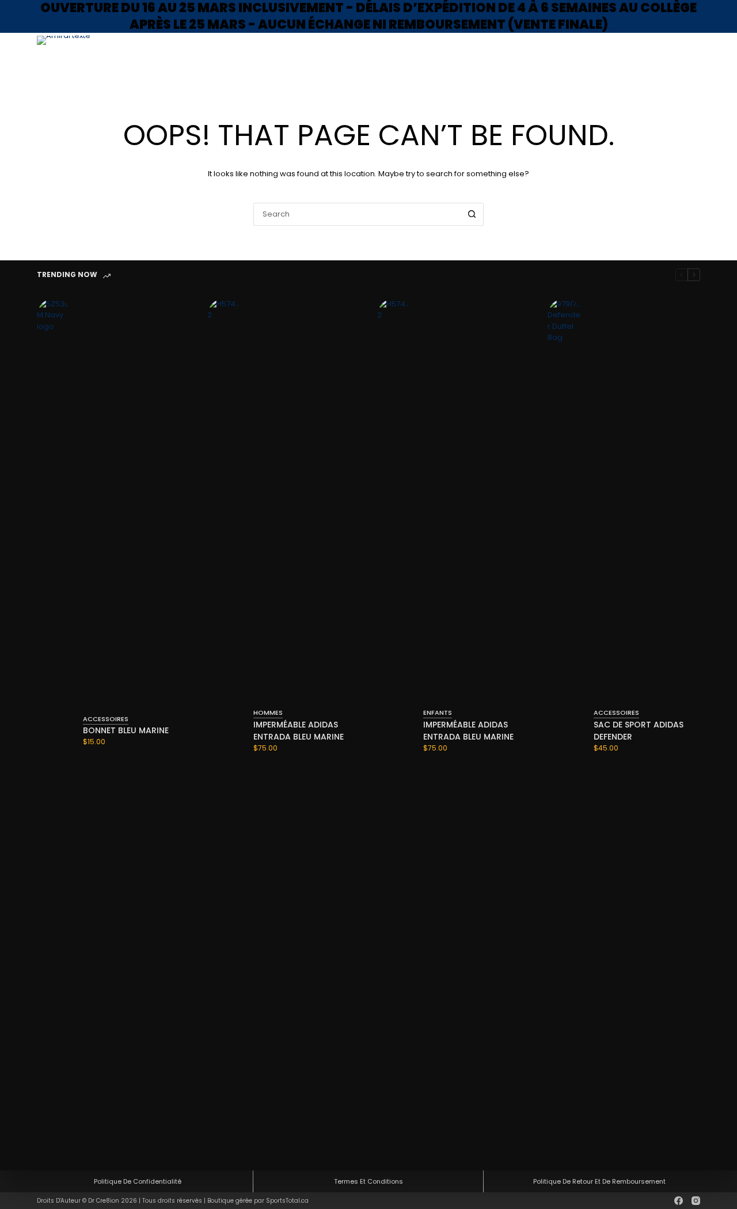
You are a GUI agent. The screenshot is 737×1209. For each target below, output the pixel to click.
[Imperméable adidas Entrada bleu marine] (224, 730)
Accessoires (577, 55)
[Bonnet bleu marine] (54, 730)
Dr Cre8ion (103, 1200)
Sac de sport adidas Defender (638, 730)
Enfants (534, 55)
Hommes (467, 55)
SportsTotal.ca (287, 1200)
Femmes (501, 55)
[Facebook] (678, 1200)
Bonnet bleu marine (126, 730)
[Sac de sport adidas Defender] (565, 730)
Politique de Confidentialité (137, 1181)
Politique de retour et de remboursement (599, 1181)
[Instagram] (696, 1200)
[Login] (638, 56)
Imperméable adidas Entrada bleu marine (298, 730)
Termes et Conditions (368, 1181)
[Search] (619, 55)
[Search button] (472, 214)
